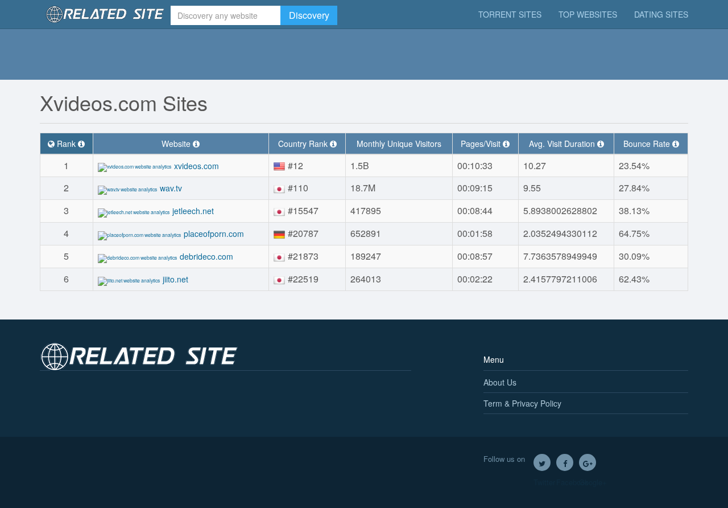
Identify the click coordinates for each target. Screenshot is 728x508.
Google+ (587, 462)
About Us (499, 382)
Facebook (564, 462)
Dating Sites (661, 14)
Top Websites (588, 14)
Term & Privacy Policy (522, 403)
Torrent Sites (509, 14)
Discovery (309, 15)
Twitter (542, 462)
